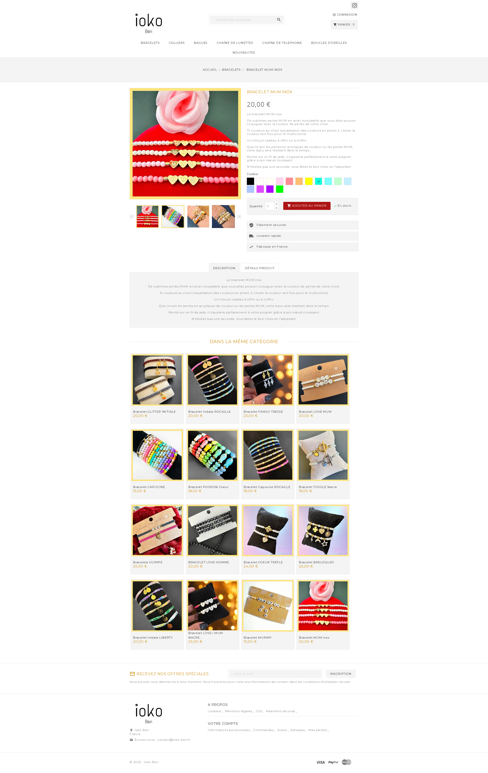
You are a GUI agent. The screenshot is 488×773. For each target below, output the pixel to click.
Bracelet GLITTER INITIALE (154, 411)
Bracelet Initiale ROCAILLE (209, 411)
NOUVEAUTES (244, 52)
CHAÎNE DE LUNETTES (235, 43)
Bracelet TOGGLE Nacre (318, 487)
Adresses (298, 730)
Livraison (215, 711)
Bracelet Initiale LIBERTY (153, 637)
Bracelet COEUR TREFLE (263, 562)
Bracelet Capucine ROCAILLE (267, 487)
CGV (259, 711)
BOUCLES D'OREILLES (329, 43)
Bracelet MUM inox (314, 637)
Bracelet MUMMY (258, 637)
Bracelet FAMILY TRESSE (263, 411)
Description (224, 268)
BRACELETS (150, 43)
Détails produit (259, 268)
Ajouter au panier (306, 206)
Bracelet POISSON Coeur (208, 487)
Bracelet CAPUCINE (149, 487)
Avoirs (282, 730)
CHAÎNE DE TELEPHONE (282, 43)
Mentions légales (239, 711)
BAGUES (200, 43)
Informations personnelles (229, 730)
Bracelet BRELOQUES (316, 562)
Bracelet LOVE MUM (315, 411)
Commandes (263, 730)
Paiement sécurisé (281, 711)
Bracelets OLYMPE (148, 562)
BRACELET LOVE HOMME (208, 562)
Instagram (354, 5)
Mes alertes (317, 730)
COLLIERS (177, 43)
